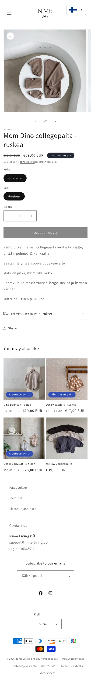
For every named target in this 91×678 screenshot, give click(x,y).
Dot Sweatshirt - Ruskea (61, 404)
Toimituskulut (27, 161)
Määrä (8, 207)
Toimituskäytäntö (72, 666)
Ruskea (16, 197)
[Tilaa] (69, 575)
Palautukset (18, 487)
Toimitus (15, 498)
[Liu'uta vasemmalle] (35, 121)
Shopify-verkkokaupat (44, 658)
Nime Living (23, 658)
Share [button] (12, 328)
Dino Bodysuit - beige (17, 404)
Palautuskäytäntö (73, 658)
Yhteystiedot (47, 673)
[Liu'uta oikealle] (56, 121)
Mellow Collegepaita (59, 463)
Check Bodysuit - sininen (19, 463)
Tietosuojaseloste (22, 509)
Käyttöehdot (49, 666)
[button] (9, 13)
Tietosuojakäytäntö (24, 666)
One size (17, 179)
